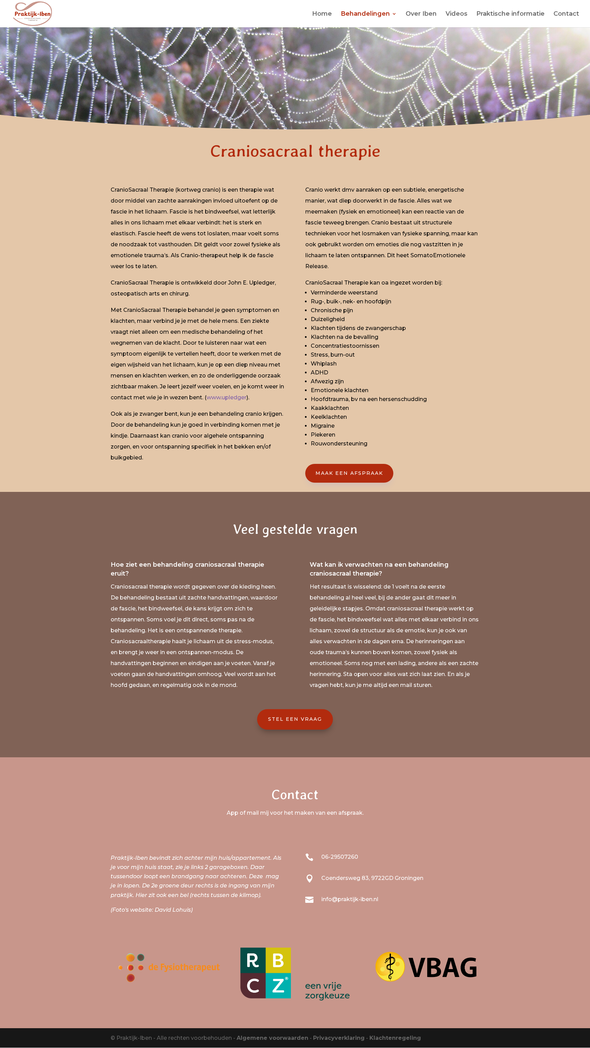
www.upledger (227, 397)
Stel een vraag (295, 719)
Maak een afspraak (349, 473)
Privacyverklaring (339, 1038)
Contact (566, 14)
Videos (456, 14)
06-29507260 (339, 857)
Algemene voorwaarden (272, 1038)
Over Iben (421, 14)
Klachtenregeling (395, 1038)
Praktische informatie (510, 14)
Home (322, 14)
